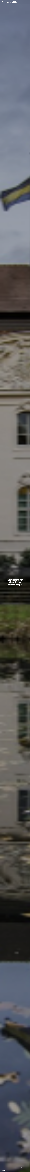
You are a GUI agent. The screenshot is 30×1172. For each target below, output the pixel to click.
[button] (22, 1168)
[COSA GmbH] (10, 2)
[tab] (1, 1170)
